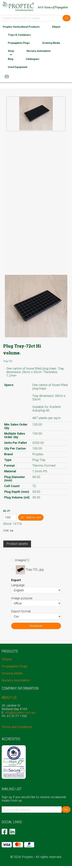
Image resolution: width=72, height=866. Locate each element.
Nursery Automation (39, 50)
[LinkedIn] (12, 831)
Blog (10, 59)
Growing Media (51, 42)
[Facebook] (4, 831)
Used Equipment (17, 67)
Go (66, 809)
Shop (11, 50)
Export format (21, 611)
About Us (9, 697)
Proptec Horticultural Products (21, 26)
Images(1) (22, 560)
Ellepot (56, 26)
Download (36, 625)
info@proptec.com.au (20, 712)
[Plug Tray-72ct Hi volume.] (36, 113)
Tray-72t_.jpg (35, 569)
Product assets (17, 544)
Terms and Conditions (17, 727)
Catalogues (32, 59)
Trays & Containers (19, 34)
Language (18, 585)
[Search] (66, 18)
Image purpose (21, 598)
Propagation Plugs (19, 42)
